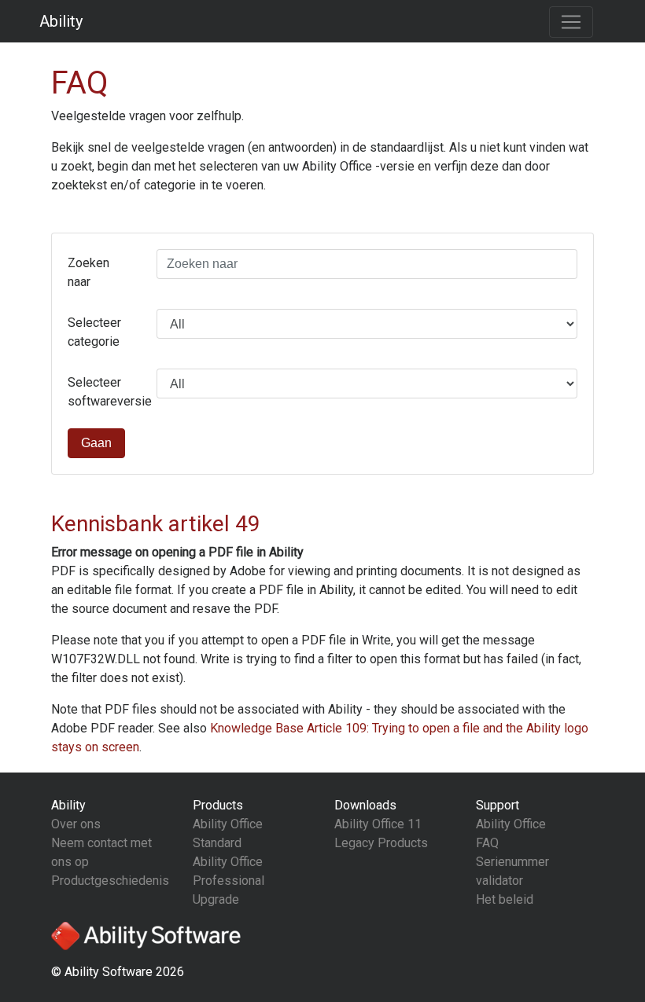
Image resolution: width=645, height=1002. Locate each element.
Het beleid (504, 899)
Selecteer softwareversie (106, 392)
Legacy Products (381, 842)
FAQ (487, 842)
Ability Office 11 (378, 824)
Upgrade (216, 899)
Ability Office (511, 824)
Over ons (76, 824)
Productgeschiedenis (110, 880)
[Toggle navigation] (571, 22)
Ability (61, 21)
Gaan (96, 443)
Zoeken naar (88, 272)
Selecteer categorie (94, 332)
